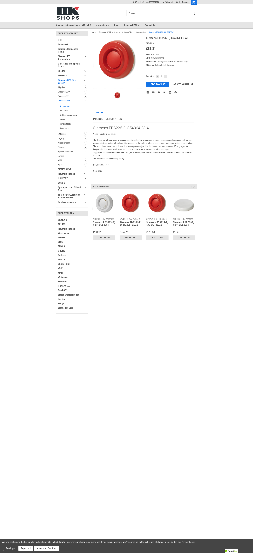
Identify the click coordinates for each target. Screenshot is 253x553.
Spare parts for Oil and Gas (69, 189)
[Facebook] (148, 92)
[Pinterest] (175, 92)
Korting (61, 299)
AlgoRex (61, 87)
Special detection (65, 151)
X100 (60, 160)
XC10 (60, 164)
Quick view (184, 214)
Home (93, 32)
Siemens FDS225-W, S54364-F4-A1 (104, 224)
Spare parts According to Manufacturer (69, 196)
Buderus (62, 255)
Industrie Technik (66, 173)
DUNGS (61, 182)
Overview (99, 112)
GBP (135, 2)
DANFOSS (62, 290)
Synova (61, 156)
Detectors (64, 110)
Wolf (60, 268)
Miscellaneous (64, 142)
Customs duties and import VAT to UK (73, 25)
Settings (10, 548)
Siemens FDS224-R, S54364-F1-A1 (157, 224)
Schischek (63, 44)
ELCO (60, 242)
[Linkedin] (170, 92)
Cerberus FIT (63, 96)
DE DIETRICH (64, 264)
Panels (62, 119)
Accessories (65, 106)
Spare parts (64, 128)
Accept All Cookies (46, 548)
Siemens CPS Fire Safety (67, 81)
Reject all (26, 548)
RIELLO (61, 237)
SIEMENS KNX (64, 169)
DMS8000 (62, 134)
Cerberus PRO (64, 100)
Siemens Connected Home (68, 50)
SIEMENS (62, 75)
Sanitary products (67, 202)
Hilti (60, 40)
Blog (116, 25)
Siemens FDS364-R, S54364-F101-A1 (130, 224)
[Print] (159, 92)
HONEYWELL (64, 178)
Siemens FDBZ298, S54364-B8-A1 (183, 224)
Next (194, 187)
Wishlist (169, 2)
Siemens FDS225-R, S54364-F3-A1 (161, 32)
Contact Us (150, 25)
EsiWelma (62, 281)
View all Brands (65, 308)
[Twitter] (164, 92)
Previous (192, 187)
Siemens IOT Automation (64, 58)
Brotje (61, 303)
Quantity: (150, 76)
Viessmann (63, 233)
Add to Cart (104, 237)
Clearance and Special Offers (69, 65)
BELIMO (61, 71)
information (101, 25)
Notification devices (68, 115)
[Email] (153, 92)
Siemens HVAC (131, 25)
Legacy (61, 138)
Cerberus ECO (64, 91)
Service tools (65, 124)
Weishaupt (63, 277)
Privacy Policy (188, 542)
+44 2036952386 (152, 2)
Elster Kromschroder (68, 294)
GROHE (61, 250)
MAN (60, 272)
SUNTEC (62, 259)
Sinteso (61, 147)
